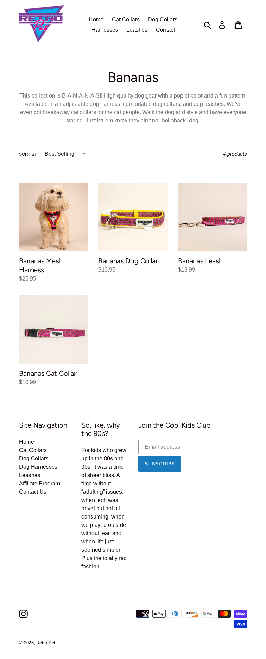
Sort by (28, 154)
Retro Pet (45, 643)
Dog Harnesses (38, 467)
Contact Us (32, 492)
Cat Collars (33, 450)
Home (26, 442)
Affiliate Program (39, 483)
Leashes (29, 475)
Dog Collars (33, 458)
